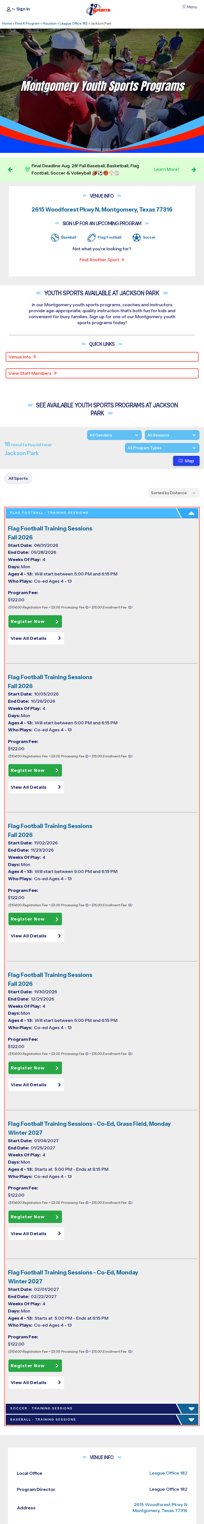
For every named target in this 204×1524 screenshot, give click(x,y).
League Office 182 (74, 23)
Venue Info (19, 357)
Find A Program (27, 23)
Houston (49, 23)
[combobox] (127, 448)
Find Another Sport (99, 259)
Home (7, 23)
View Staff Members (29, 373)
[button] (37, 638)
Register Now (28, 621)
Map (189, 461)
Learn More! (166, 169)
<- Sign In (20, 9)
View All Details (29, 638)
